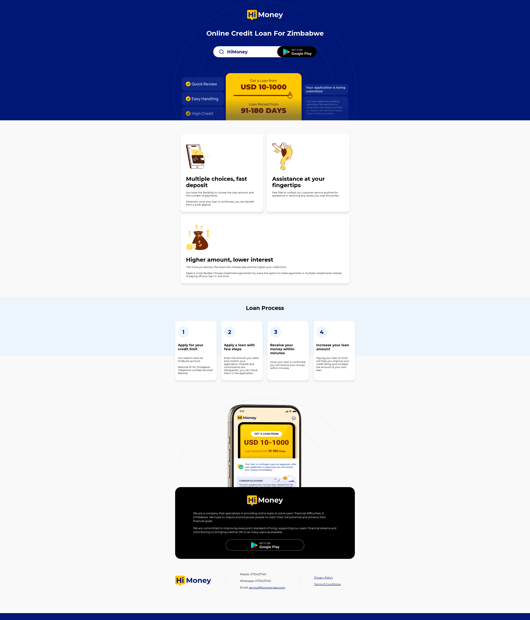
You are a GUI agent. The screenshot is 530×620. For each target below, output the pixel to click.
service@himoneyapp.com (267, 587)
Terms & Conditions (327, 584)
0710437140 (258, 574)
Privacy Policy (323, 577)
